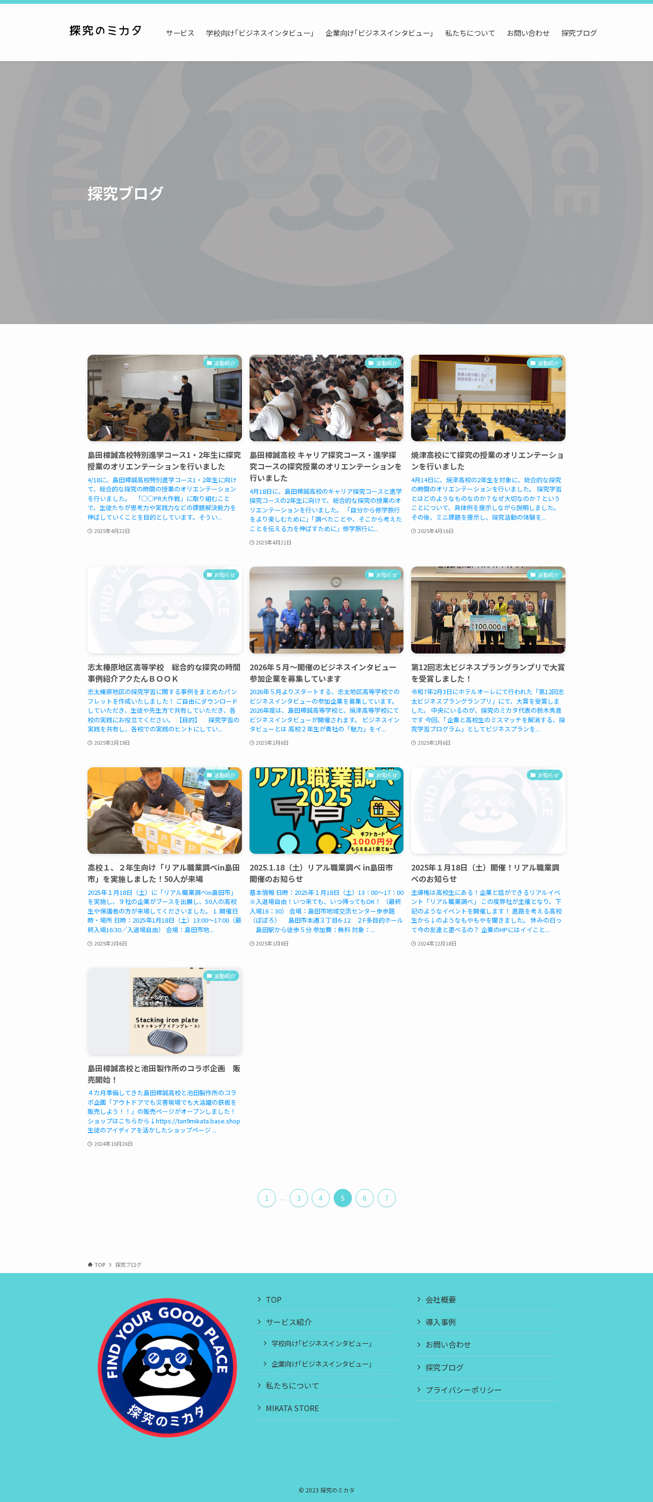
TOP (274, 1299)
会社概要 (440, 1299)
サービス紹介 (289, 1322)
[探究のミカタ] (105, 32)
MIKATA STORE (292, 1408)
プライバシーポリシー (463, 1389)
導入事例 (440, 1322)
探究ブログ (444, 1367)
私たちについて (292, 1385)
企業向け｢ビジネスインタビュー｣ (322, 1364)
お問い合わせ (448, 1344)
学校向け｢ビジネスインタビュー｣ (322, 1343)
